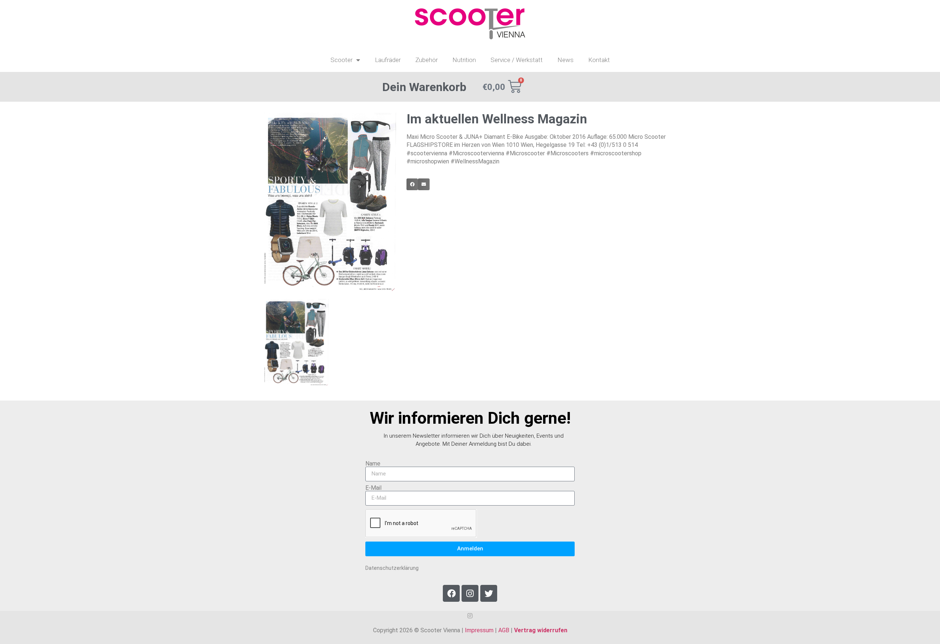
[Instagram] (470, 593)
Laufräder (388, 60)
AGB (503, 630)
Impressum (479, 630)
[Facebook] (451, 593)
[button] (412, 184)
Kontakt (599, 60)
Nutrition (464, 60)
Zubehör (426, 60)
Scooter (341, 60)
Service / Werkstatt (517, 60)
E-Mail (373, 488)
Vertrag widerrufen (540, 630)
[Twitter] (488, 593)
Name (372, 464)
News (565, 60)
